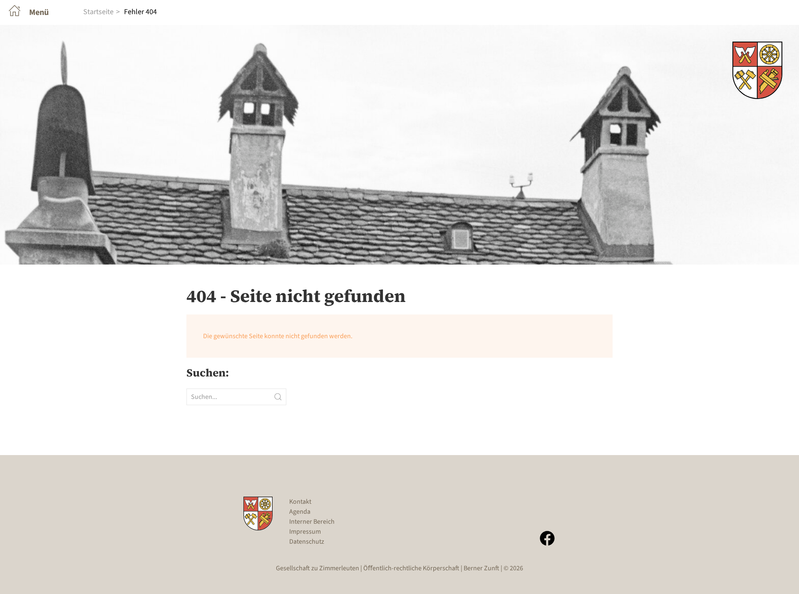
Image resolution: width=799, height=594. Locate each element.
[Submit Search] (278, 397)
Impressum (305, 531)
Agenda (299, 511)
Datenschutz (306, 541)
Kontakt (300, 501)
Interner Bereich (312, 521)
